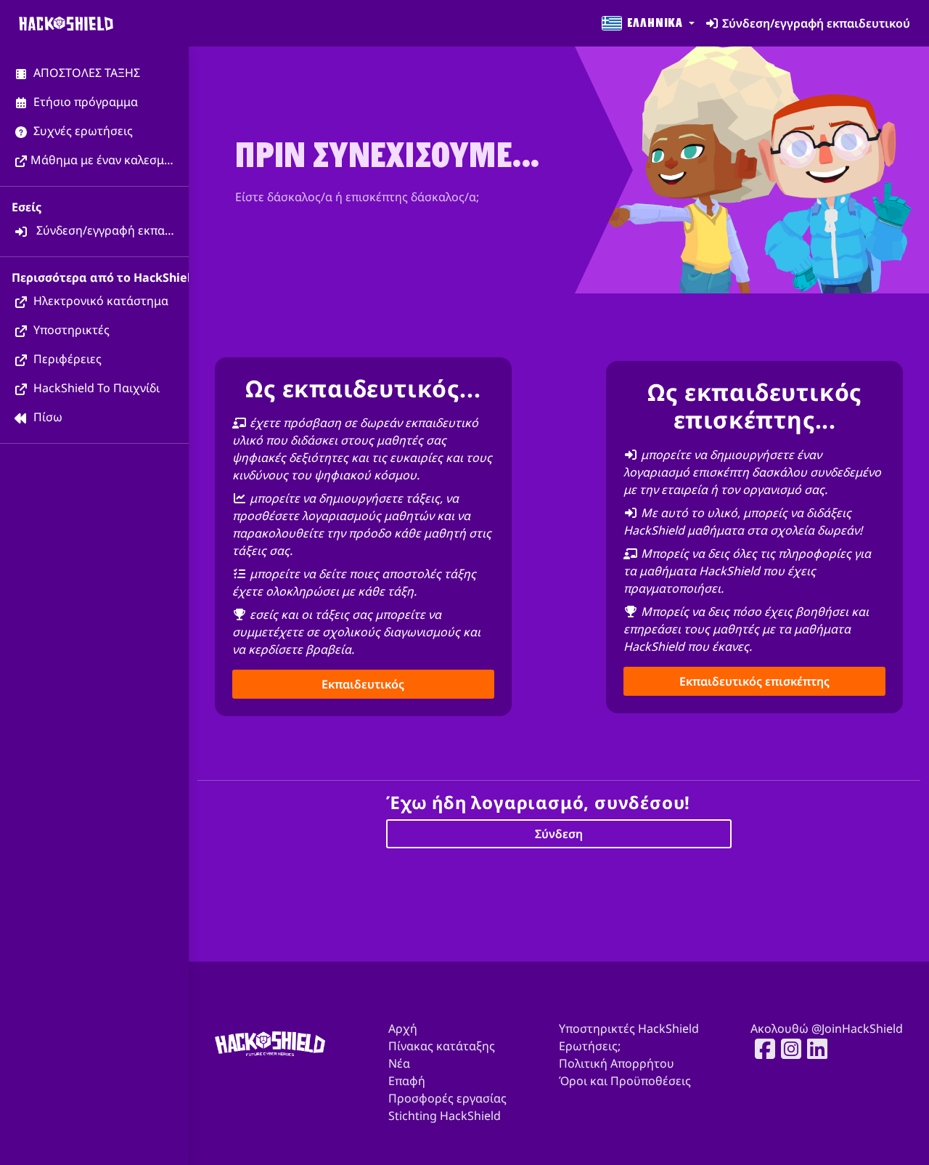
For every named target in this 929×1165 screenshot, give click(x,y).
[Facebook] (760, 1048)
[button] (647, 23)
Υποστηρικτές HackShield (629, 1028)
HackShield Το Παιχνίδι (95, 388)
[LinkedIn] (813, 1048)
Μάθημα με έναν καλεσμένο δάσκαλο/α (109, 160)
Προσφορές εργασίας (447, 1098)
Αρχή (402, 1028)
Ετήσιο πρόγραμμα (84, 102)
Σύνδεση (559, 834)
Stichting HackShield (444, 1116)
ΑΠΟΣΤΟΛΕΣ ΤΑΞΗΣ (85, 73)
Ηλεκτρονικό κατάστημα (99, 301)
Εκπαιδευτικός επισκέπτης (754, 681)
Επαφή (406, 1081)
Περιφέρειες (66, 359)
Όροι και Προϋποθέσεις (625, 1081)
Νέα (399, 1063)
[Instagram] (787, 1048)
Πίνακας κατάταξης (441, 1046)
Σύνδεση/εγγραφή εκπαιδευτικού (111, 230)
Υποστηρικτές (70, 330)
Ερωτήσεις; (590, 1046)
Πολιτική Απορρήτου (616, 1063)
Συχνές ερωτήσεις (81, 131)
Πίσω (46, 417)
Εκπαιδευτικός (363, 684)
